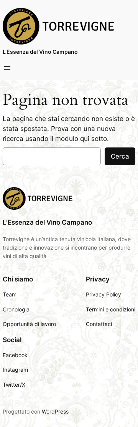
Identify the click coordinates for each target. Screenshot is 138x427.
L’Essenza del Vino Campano (40, 51)
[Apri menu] (7, 68)
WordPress (55, 411)
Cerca (120, 156)
